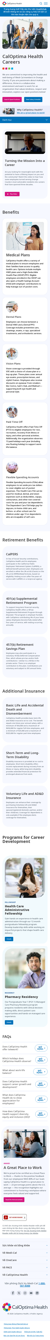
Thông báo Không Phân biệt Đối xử (16, 1324)
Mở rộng (40, 1048)
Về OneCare (9, 1260)
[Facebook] (12, 1293)
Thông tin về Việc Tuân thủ (33, 1332)
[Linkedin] (37, 1293)
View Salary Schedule (33, 99)
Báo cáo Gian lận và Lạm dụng (14, 1336)
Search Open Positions (12, 99)
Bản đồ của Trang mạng (35, 1336)
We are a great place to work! (31, 112)
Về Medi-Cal (9, 1252)
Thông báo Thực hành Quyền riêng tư (17, 1328)
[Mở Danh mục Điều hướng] (46, 3)
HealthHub (41, 9)
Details (9, 939)
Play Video (13, 194)
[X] (19, 1293)
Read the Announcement (14, 1200)
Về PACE (7, 1267)
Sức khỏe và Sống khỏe (16, 1245)
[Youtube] (31, 1293)
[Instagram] (25, 1293)
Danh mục (7, 120)
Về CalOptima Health (15, 1274)
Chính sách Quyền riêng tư (13, 1332)
